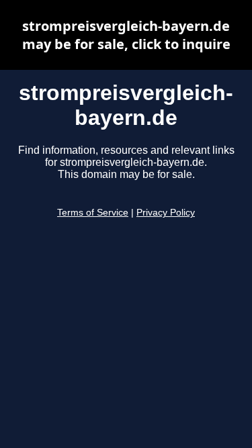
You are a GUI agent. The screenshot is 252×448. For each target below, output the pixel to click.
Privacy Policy (165, 213)
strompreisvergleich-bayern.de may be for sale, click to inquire (126, 35)
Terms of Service (92, 213)
